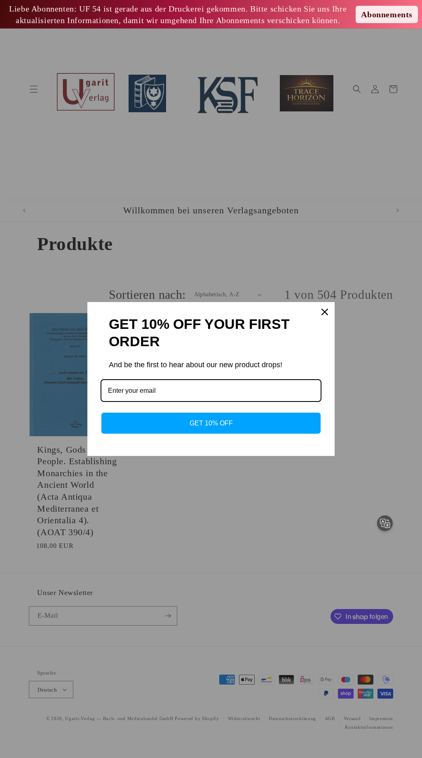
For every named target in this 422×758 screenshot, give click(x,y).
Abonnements (387, 14)
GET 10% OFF (211, 423)
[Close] (325, 312)
